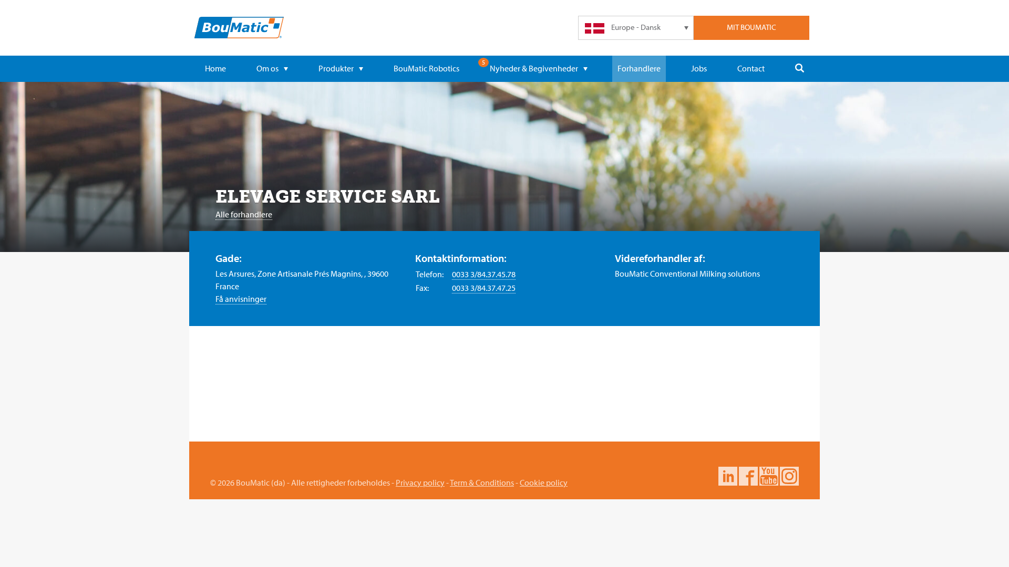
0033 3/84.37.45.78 (484, 274)
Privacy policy (420, 482)
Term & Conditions (482, 482)
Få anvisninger (240, 298)
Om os (267, 68)
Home (215, 68)
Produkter (336, 68)
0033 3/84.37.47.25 (484, 287)
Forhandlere (639, 68)
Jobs (699, 68)
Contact (751, 68)
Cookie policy (544, 482)
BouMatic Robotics (426, 68)
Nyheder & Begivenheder (534, 68)
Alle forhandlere (243, 214)
